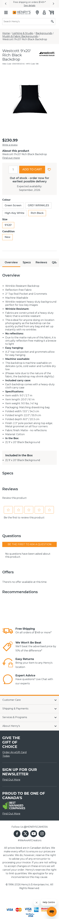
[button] (5, 4)
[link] (7, 630)
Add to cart (32, 169)
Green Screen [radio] (13, 205)
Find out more (11, 157)
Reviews (41, 262)
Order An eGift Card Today (14, 754)
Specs (27, 262)
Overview (11, 262)
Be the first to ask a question (29, 544)
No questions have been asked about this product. (27, 555)
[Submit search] (52, 21)
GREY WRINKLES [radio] (38, 205)
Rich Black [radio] (37, 213)
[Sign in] (44, 12)
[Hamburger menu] (6, 12)
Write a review (10, 145)
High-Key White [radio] (14, 213)
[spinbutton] (13, 169)
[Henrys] (22, 12)
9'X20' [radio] (8, 225)
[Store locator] (37, 12)
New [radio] (7, 237)
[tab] (11, 263)
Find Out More (11, 779)
